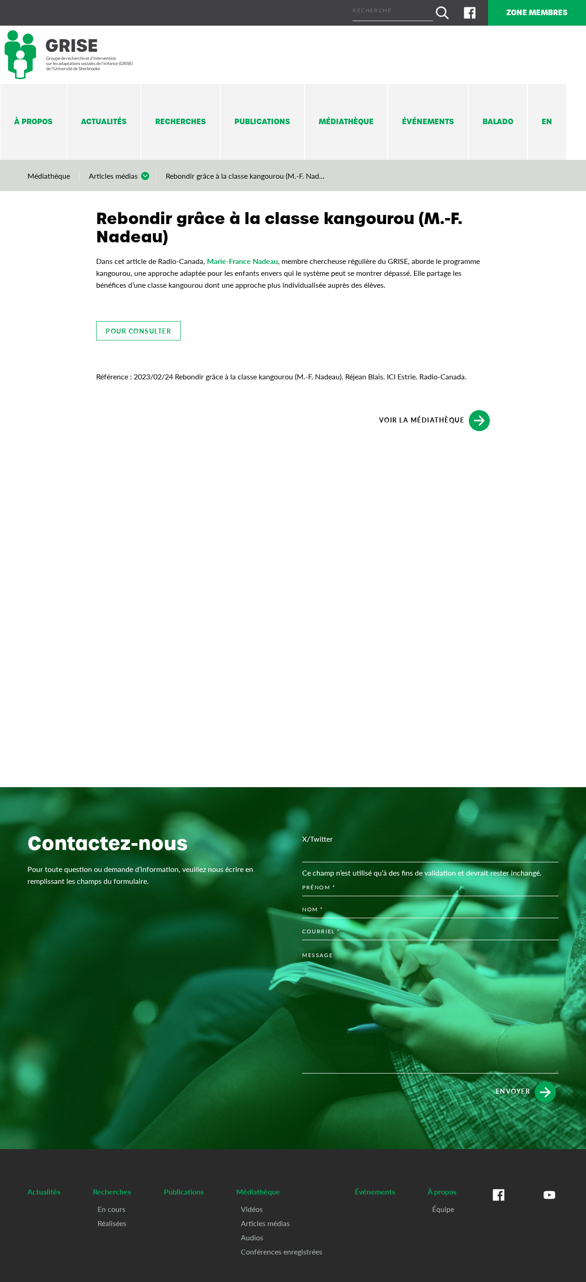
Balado (498, 121)
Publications (262, 121)
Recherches (180, 121)
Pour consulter (138, 330)
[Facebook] (469, 13)
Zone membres (537, 12)
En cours (111, 1209)
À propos (33, 121)
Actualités (104, 121)
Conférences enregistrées (281, 1251)
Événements (428, 121)
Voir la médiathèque (422, 419)
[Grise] (69, 54)
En (547, 121)
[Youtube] (549, 1204)
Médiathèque (346, 121)
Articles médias (113, 175)
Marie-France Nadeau (242, 261)
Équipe (443, 1209)
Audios (252, 1237)
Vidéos (252, 1209)
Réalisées (112, 1223)
